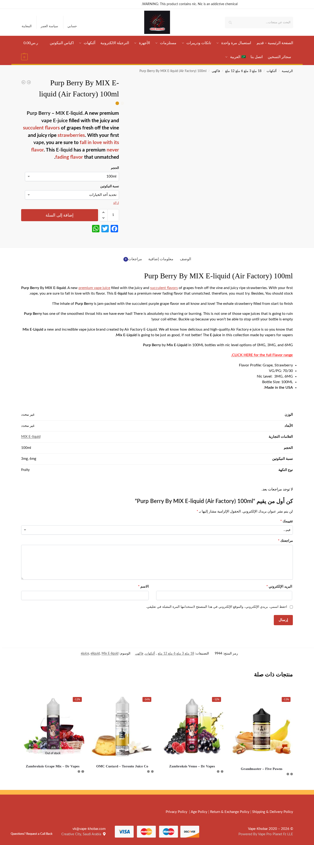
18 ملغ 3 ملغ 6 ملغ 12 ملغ (243, 71)
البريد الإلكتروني (279, 586)
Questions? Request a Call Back (32, 833)
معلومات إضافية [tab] (160, 259)
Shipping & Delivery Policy (272, 812)
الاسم (143, 586)
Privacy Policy (176, 812)
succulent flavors (41, 127)
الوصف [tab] (185, 259)
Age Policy (199, 812)
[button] (31, 50)
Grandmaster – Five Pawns (261, 769)
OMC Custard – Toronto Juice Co (122, 766)
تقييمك (286, 521)
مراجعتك (285, 541)
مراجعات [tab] (133, 259)
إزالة (116, 202)
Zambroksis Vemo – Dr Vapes (192, 766)
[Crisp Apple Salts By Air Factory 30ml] (28, 82)
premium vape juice (94, 288)
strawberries (71, 135)
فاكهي (216, 71)
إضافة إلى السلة (59, 215)
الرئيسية (287, 71)
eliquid (95, 653)
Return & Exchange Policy (229, 812)
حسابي (72, 26)
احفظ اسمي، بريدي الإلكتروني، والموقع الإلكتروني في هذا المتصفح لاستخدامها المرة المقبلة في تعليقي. (216, 606)
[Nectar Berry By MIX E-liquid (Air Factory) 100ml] (23, 82)
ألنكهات (272, 71)
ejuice (85, 653)
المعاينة (27, 26)
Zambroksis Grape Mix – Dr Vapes (52, 766)
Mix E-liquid (110, 653)
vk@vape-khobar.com (89, 829)
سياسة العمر (49, 26)
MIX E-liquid (30, 436)
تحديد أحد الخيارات (261, 785)
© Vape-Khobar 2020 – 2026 (270, 829)
